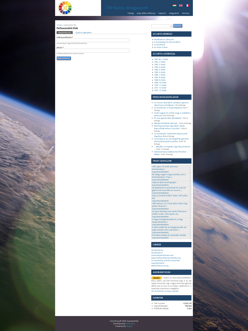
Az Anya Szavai (160, 47)
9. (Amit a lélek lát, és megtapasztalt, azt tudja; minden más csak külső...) (169, 228)
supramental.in (157, 263)
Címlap (131, 13)
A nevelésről (159, 44)
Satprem (161, 14)
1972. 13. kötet (160, 90)
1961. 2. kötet (159, 62)
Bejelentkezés (65, 32)
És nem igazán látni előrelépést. (168, 118)
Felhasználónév (65, 37)
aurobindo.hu (157, 250)
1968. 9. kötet (159, 80)
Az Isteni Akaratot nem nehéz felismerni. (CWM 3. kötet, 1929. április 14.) (169, 212)
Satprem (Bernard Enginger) (164, 182)
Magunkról (174, 13)
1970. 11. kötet (160, 85)
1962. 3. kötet (159, 64)
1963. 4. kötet (159, 67)
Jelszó (60, 47)
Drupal (129, 326)
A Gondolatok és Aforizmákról (167, 42)
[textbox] (162, 26)
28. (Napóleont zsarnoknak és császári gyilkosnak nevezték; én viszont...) (169, 189)
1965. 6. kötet (159, 72)
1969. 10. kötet (160, 82)
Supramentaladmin (160, 171)
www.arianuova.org (159, 265)
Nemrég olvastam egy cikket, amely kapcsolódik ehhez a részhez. (169, 127)
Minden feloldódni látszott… (166, 123)
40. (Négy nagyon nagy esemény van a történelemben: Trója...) (169, 175)
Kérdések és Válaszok (164, 39)
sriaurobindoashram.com (162, 255)
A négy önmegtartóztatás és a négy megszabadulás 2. (167, 220)
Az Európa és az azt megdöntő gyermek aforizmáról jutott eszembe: (171, 140)
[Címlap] (65, 14)
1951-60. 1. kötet (161, 59)
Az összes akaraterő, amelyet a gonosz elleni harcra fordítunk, (171, 103)
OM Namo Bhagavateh (127, 7)
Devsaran (130, 323)
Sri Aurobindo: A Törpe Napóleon (168, 107)
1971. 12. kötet (160, 87)
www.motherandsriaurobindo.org (165, 258)
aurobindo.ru (157, 252)
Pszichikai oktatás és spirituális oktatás (169, 235)
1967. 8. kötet (159, 77)
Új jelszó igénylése (83, 32)
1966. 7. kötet (159, 74)
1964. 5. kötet (159, 69)
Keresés (185, 13)
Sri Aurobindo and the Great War (165, 260)
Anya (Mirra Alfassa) (146, 13)
